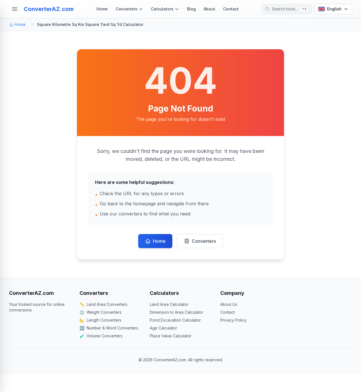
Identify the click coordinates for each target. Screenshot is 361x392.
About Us (228, 304)
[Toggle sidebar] (14, 9)
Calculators (162, 8)
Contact (231, 8)
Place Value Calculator (170, 335)
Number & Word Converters (109, 328)
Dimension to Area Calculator (176, 312)
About (209, 8)
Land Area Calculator (169, 304)
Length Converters (100, 320)
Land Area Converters (103, 304)
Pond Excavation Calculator (175, 320)
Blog (191, 8)
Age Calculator (163, 328)
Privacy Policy (233, 320)
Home (102, 8)
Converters (126, 8)
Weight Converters (101, 312)
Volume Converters (101, 335)
